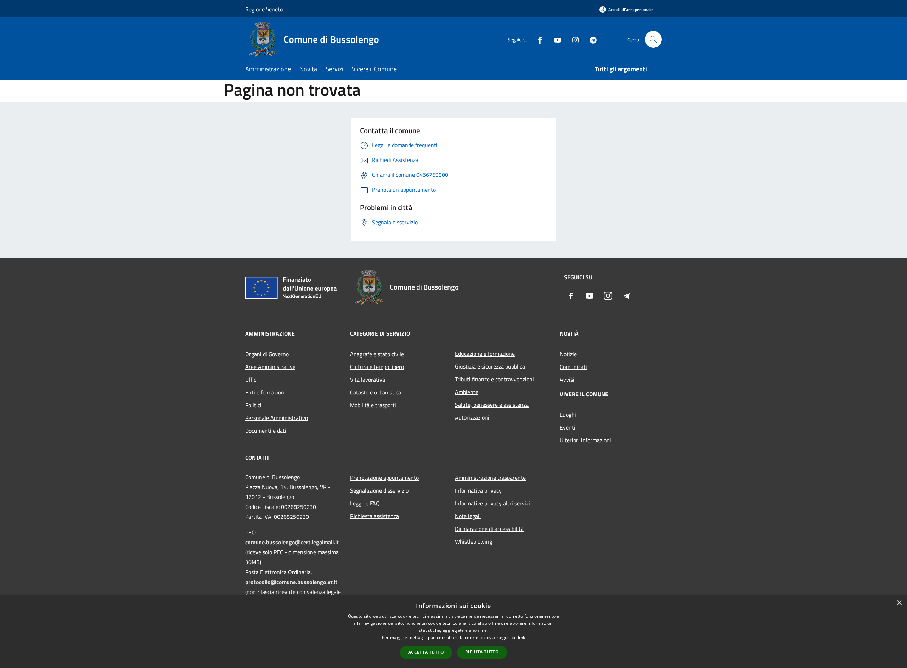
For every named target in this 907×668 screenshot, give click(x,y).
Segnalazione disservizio (379, 490)
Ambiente (466, 392)
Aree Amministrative (270, 367)
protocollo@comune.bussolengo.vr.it (291, 582)
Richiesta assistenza (374, 516)
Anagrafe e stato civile (377, 354)
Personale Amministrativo (276, 418)
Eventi (567, 427)
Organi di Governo (267, 354)
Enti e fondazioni (265, 392)
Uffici (251, 379)
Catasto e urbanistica (375, 392)
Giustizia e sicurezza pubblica (490, 366)
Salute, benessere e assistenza (492, 404)
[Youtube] (555, 39)
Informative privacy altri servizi (492, 503)
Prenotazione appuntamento (384, 477)
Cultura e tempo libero (377, 367)
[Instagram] (572, 39)
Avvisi (567, 379)
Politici (253, 405)
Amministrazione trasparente (490, 477)
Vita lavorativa (367, 379)
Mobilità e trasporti (373, 405)
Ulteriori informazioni (585, 440)
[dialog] (453, 631)
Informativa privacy (478, 490)
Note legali (468, 516)
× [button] (899, 603)
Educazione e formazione (485, 353)
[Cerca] (653, 39)
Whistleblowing (473, 541)
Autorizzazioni (472, 417)
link (521, 637)
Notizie (568, 354)
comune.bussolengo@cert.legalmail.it (292, 542)
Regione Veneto (264, 9)
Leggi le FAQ (365, 503)
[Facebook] (537, 39)
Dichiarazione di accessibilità (489, 528)
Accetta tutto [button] (426, 652)
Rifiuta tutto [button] (482, 652)
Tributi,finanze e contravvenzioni (494, 379)
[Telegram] (590, 39)
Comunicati (573, 367)
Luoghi (568, 414)
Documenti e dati (265, 430)
